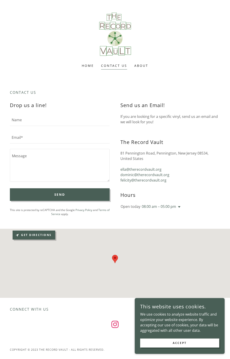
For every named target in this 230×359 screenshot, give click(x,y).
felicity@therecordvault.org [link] (143, 180)
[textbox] (60, 120)
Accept (179, 343)
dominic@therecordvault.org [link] (144, 174)
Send (59, 194)
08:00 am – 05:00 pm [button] (159, 206)
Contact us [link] (114, 65)
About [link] (141, 65)
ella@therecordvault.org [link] (140, 169)
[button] (178, 207)
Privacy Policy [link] (83, 210)
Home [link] (88, 65)
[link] (115, 34)
